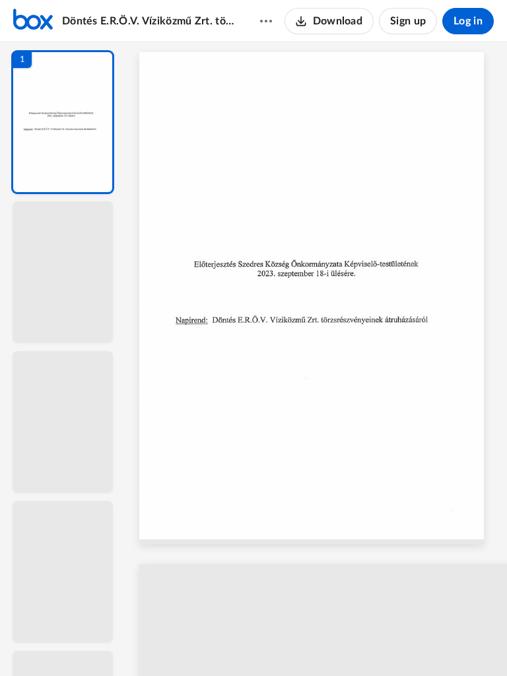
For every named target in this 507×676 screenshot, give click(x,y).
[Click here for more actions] (266, 21)
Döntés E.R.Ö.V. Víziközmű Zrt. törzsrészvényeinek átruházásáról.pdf (148, 21)
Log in (468, 21)
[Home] (33, 21)
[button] (62, 122)
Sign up (408, 21)
